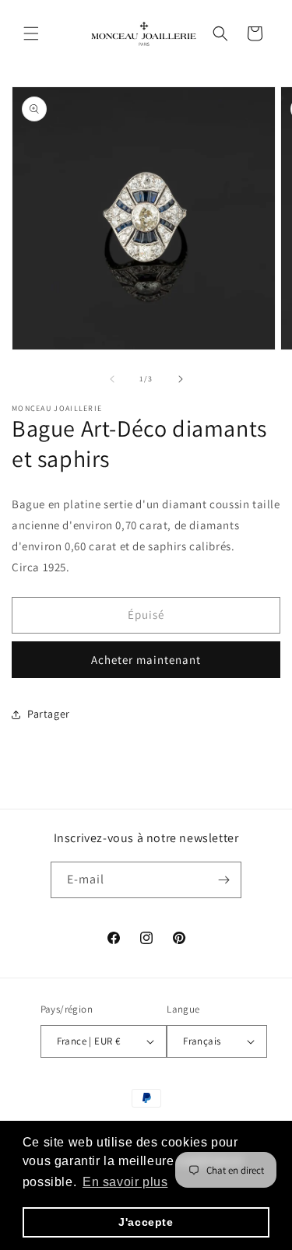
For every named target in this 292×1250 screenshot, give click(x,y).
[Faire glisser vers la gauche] (112, 379)
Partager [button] (48, 714)
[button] (31, 33)
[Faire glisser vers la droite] (181, 379)
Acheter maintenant (146, 659)
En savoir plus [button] (125, 1182)
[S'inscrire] (223, 880)
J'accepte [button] (145, 1222)
